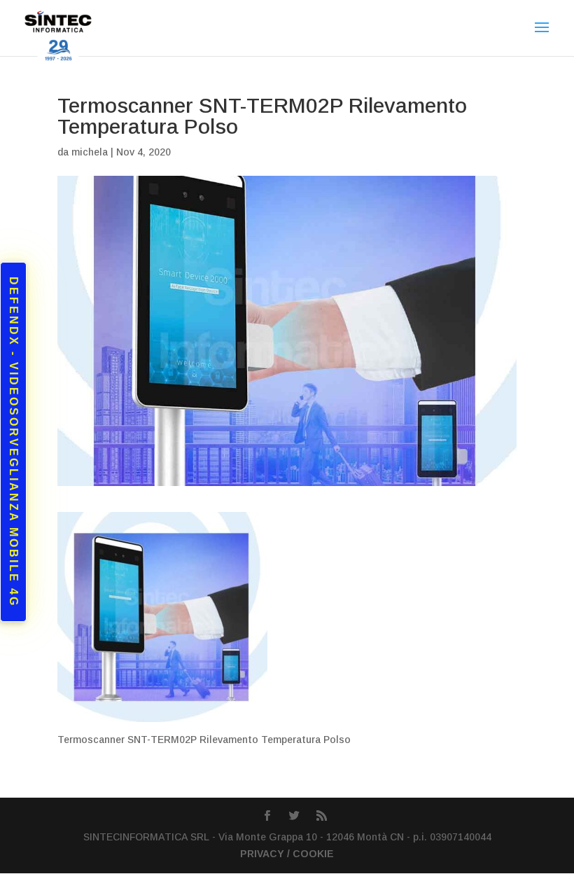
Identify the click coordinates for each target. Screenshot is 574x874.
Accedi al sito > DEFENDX (152, 551)
